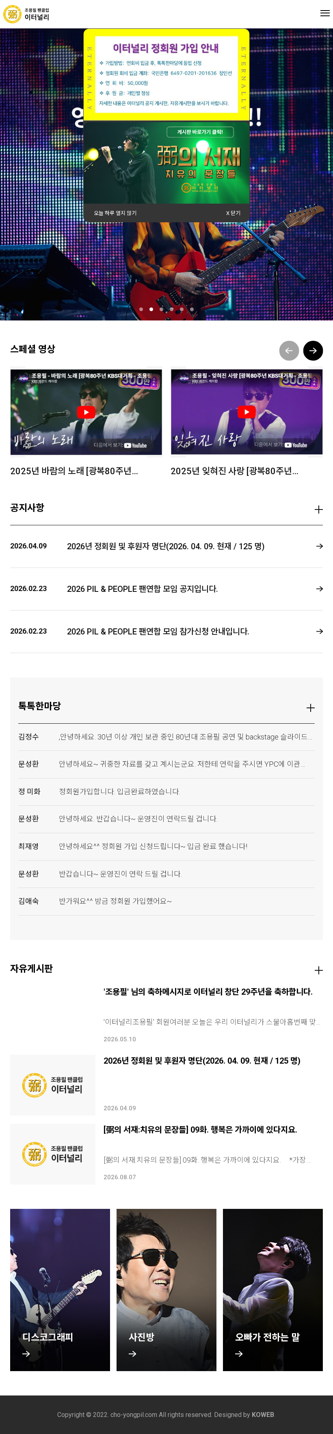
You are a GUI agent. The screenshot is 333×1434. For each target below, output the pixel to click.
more (319, 509)
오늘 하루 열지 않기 (115, 213)
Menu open (325, 12)
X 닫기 (233, 213)
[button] (313, 351)
